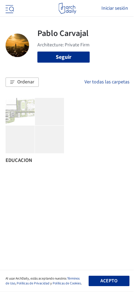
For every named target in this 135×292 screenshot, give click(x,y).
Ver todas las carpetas (106, 82)
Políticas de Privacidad (33, 283)
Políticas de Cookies (67, 283)
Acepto (108, 280)
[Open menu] (9, 8)
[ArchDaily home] (67, 8)
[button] (22, 82)
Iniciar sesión (114, 8)
